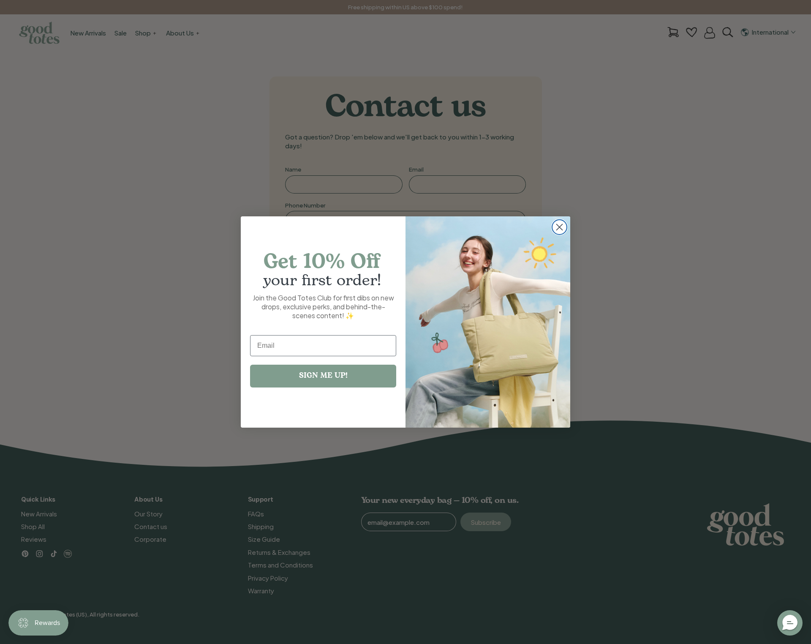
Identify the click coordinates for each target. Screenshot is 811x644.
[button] (790, 623)
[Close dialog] (559, 227)
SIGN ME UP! (323, 376)
